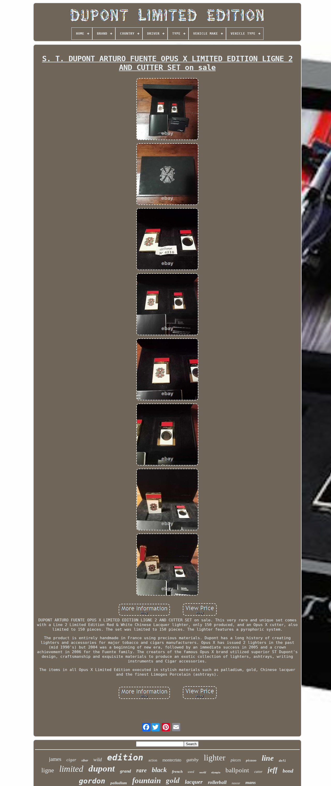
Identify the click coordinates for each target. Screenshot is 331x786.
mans (250, 782)
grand (125, 771)
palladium (118, 783)
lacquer (194, 782)
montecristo (171, 760)
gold (173, 780)
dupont (101, 769)
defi (282, 760)
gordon (92, 781)
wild (97, 759)
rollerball (217, 782)
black (159, 770)
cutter (258, 772)
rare (141, 770)
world (202, 772)
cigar (71, 759)
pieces (236, 760)
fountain (146, 780)
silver (84, 760)
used (191, 772)
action (152, 760)
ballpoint (237, 770)
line (268, 758)
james (55, 759)
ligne (47, 770)
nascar (236, 783)
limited (71, 769)
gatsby (192, 759)
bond (288, 771)
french (177, 771)
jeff (272, 770)
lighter (214, 757)
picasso (251, 760)
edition (125, 757)
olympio (215, 772)
